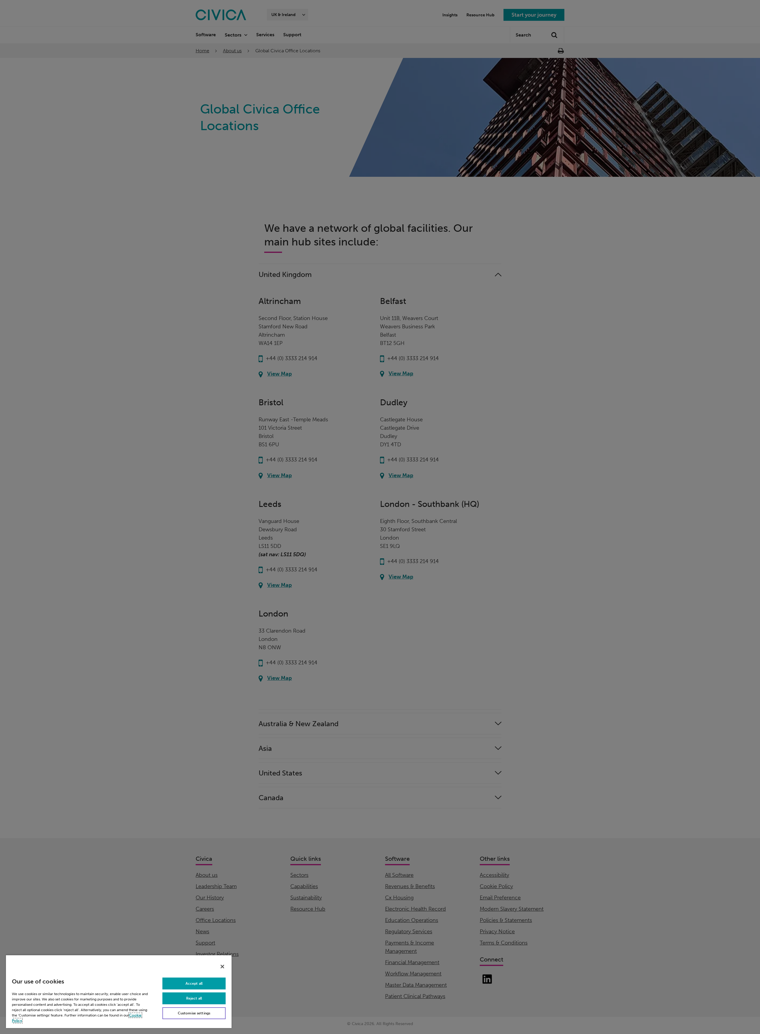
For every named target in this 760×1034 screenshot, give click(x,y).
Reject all (194, 998)
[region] (119, 991)
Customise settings (194, 1013)
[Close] (222, 966)
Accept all (194, 983)
